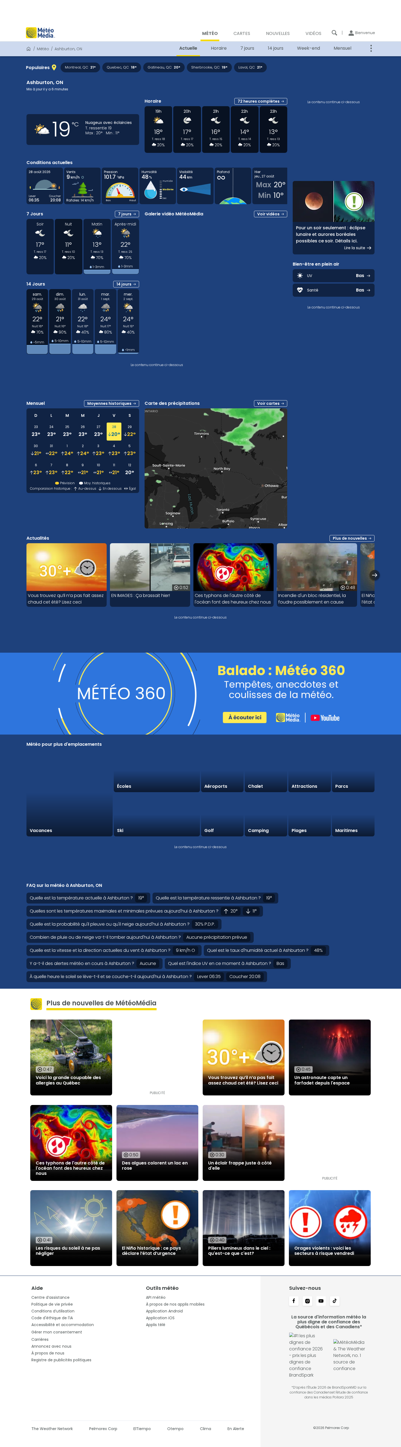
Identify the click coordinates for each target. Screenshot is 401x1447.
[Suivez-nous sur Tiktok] (335, 1301)
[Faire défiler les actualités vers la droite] (375, 575)
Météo (43, 49)
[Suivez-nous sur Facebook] (294, 1301)
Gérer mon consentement (56, 1332)
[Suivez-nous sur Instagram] (307, 1301)
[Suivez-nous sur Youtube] (321, 1301)
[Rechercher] (334, 32)
